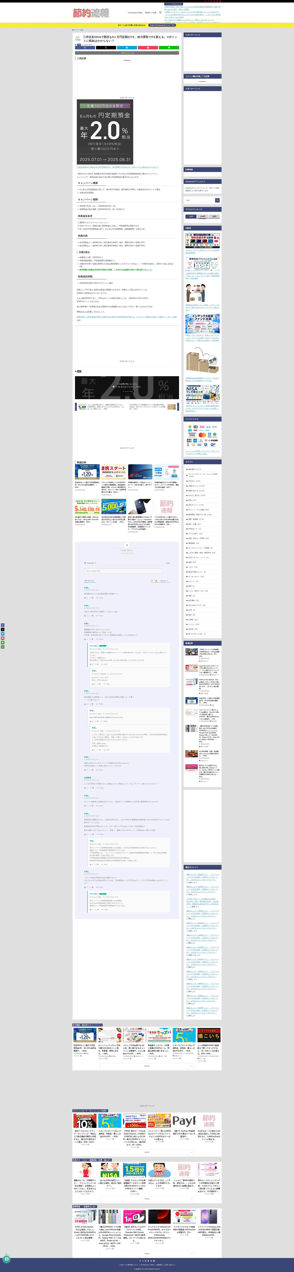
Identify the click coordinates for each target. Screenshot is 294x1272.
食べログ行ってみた (197, 634)
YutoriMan (94, 646)
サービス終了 (195, 534)
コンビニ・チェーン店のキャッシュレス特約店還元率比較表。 (202, 251)
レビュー (193, 581)
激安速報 (194, 469)
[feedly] (214, 1)
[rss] (217, 1)
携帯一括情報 (196, 519)
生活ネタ (194, 481)
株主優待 (193, 600)
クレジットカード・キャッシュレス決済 (202, 475)
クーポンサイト (196, 576)
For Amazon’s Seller (147, 1265)
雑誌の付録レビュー (197, 572)
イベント (193, 624)
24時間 (202, 216)
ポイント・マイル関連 (198, 510)
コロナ (193, 567)
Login (167, 563)
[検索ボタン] (160, 13)
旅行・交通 (194, 524)
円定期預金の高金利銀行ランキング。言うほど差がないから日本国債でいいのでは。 (202, 379)
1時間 (191, 216)
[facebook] (205, 1)
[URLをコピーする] (2, 647)
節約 (191, 615)
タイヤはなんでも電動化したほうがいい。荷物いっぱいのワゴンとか (189, 20)
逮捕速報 (193, 543)
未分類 (193, 629)
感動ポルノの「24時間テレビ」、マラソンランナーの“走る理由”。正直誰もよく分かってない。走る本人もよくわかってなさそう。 (202, 877)
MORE (147, 1066)
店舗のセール (196, 486)
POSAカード (194, 529)
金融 (79, 44)
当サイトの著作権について (129, 1265)
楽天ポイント (196, 505)
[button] (85, 47)
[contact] (220, 1)
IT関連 (192, 620)
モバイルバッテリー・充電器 (200, 548)
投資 (192, 500)
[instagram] (211, 1)
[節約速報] (91, 12)
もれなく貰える (196, 495)
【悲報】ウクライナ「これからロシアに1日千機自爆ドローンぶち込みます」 (192, 12)
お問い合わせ (169, 1265)
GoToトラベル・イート (198, 557)
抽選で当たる (196, 491)
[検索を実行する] (217, 200)
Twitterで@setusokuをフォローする (162, 25)
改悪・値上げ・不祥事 (198, 538)
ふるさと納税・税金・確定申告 (201, 553)
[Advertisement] (127, 80)
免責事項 (159, 1265)
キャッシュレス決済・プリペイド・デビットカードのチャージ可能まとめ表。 (202, 452)
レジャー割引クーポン (198, 591)
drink (191, 610)
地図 (191, 596)
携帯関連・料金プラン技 (200, 514)
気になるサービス (197, 605)
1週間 (214, 216)
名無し (100, 649)
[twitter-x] (208, 1)
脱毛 (191, 586)
